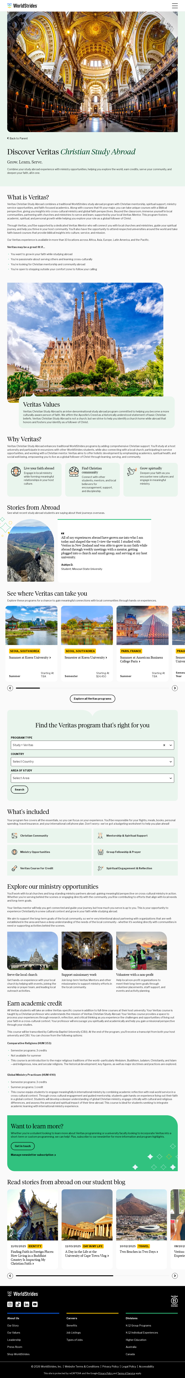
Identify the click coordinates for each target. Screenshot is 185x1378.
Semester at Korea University (85, 658)
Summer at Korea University (28, 658)
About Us (13, 1318)
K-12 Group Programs (138, 1325)
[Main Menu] (175, 6)
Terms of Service (126, 1373)
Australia (131, 1346)
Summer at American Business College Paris (141, 660)
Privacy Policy (110, 1366)
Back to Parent (19, 138)
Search (19, 789)
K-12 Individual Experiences (142, 1332)
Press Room (14, 1346)
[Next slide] (175, 688)
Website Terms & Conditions (82, 1366)
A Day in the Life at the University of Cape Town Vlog (85, 1254)
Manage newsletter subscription (32, 1154)
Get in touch (23, 1146)
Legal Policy (129, 1366)
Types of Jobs (74, 1339)
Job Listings (73, 1332)
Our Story (13, 1325)
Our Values (13, 1332)
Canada (130, 1354)
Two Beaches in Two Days (138, 1252)
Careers (71, 1318)
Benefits (71, 1325)
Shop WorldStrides (18, 1354)
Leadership (14, 1339)
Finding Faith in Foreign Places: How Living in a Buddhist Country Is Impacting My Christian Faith (32, 1258)
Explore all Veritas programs (92, 698)
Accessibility (146, 1366)
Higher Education (136, 1339)
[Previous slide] (10, 688)
